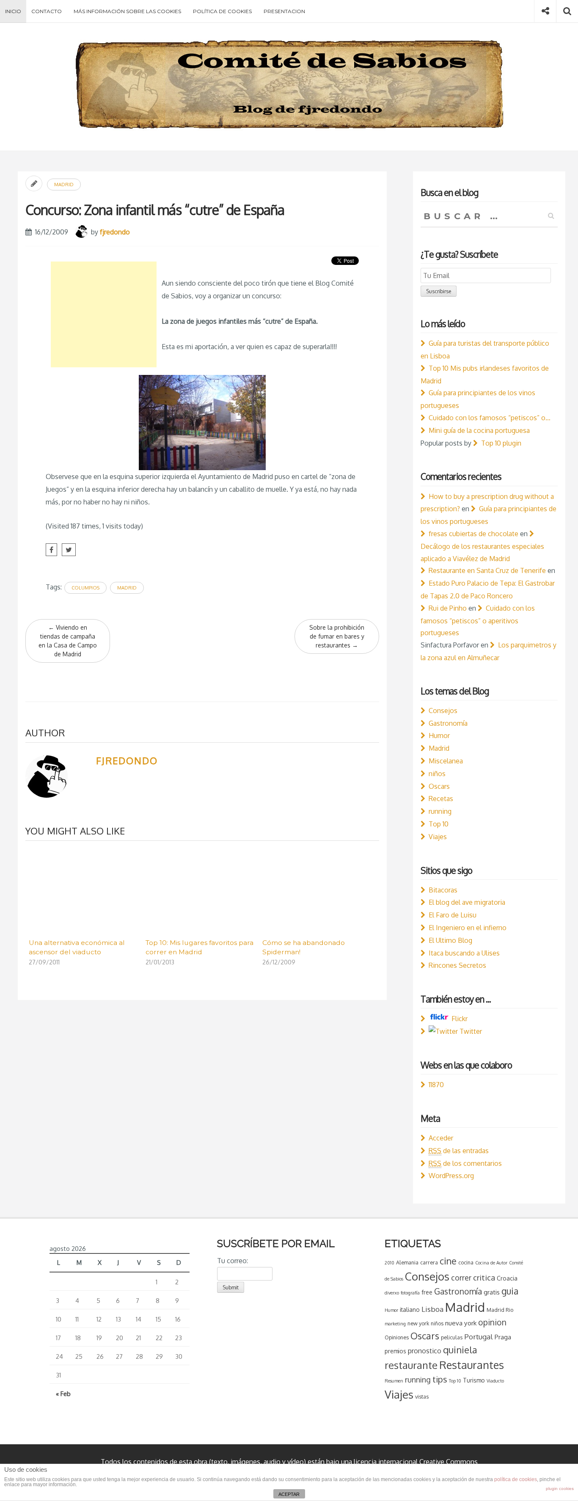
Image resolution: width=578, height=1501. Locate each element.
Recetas (441, 798)
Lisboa (432, 1309)
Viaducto (495, 1381)
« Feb (63, 1393)
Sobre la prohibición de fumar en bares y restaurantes (336, 636)
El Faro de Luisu (452, 915)
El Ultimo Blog (450, 940)
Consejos (443, 710)
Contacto (46, 11)
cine (448, 1261)
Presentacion (284, 11)
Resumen (394, 1381)
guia (509, 1291)
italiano (410, 1309)
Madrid (64, 184)
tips (439, 1379)
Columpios (85, 588)
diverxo (392, 1293)
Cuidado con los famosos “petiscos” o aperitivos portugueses (478, 620)
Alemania (407, 1262)
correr (461, 1277)
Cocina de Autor (491, 1263)
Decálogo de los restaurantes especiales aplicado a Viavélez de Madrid (482, 552)
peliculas (451, 1337)
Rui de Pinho (448, 608)
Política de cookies (222, 11)
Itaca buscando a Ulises (464, 953)
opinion (492, 1322)
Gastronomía (448, 723)
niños (437, 773)
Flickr (459, 1018)
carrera (429, 1262)
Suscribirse (438, 291)
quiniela (460, 1349)
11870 (436, 1084)
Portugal (478, 1336)
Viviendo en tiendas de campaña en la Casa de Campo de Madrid (68, 641)
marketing (395, 1324)
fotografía (410, 1293)
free (426, 1292)
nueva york (460, 1323)
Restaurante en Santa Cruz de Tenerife (487, 570)
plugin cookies (560, 1488)
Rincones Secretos (457, 965)
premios (395, 1351)
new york (418, 1323)
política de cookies (515, 1479)
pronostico (424, 1351)
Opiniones (397, 1337)
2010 (389, 1263)
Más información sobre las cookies (127, 11)
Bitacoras (443, 890)
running (440, 811)
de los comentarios (465, 1163)
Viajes (438, 836)
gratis (492, 1292)
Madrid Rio (500, 1309)
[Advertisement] (104, 314)
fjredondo (115, 232)
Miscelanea (446, 761)
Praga (503, 1337)
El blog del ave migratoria (467, 902)
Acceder (441, 1138)
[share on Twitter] (69, 549)
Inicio (13, 11)
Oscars (439, 786)
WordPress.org (451, 1175)
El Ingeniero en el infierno (467, 927)
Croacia (507, 1278)
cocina (465, 1262)
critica (484, 1277)
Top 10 (439, 824)
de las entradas (459, 1150)
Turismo (474, 1380)
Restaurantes (471, 1365)
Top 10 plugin (501, 443)
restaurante (411, 1365)
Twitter (470, 1031)
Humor (439, 735)
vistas (422, 1396)
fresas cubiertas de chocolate (473, 533)
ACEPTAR (289, 1494)
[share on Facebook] (51, 549)
